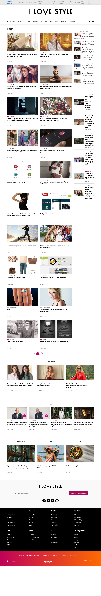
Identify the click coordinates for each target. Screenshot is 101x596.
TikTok (80, 555)
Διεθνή (76, 540)
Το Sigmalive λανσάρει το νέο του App (52, 214)
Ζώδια (57, 21)
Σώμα (89, 185)
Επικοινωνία (55, 555)
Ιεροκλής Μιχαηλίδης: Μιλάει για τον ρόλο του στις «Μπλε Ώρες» (83, 424)
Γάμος (51, 21)
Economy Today (40, 2)
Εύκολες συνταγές (73, 464)
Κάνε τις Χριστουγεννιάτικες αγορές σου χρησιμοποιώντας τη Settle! (53, 119)
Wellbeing (45, 84)
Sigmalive (21, 2)
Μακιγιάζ (31, 517)
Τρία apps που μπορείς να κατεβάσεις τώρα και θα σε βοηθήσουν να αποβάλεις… (22, 119)
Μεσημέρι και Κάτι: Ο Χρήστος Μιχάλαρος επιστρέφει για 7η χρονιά (17, 424)
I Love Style (53, 2)
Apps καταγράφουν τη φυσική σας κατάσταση (22, 246)
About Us (21, 555)
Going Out (9, 542)
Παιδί (44, 52)
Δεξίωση (53, 540)
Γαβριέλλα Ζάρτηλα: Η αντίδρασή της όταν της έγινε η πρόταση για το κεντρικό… (61, 424)
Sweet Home (13, 307)
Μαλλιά (71, 381)
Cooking (77, 2)
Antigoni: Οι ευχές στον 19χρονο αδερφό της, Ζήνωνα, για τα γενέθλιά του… (89, 159)
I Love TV (12, 420)
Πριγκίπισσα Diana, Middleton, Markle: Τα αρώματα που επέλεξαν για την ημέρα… (89, 193)
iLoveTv (51, 404)
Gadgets (12, 180)
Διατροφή (54, 517)
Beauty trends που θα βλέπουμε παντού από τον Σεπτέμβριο (49, 384)
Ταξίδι (8, 545)
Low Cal (31, 540)
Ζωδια (51, 442)
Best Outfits (91, 114)
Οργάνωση (54, 537)
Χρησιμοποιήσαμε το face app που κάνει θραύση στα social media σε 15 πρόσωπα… (22, 151)
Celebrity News (78, 517)
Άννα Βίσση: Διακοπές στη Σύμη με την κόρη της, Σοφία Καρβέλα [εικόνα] (89, 101)
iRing (8, 309)
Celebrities (35, 21)
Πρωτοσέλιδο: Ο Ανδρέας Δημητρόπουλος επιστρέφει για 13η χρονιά (38, 424)
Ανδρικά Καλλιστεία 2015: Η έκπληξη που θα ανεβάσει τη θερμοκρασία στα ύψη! (21, 214)
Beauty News (42, 381)
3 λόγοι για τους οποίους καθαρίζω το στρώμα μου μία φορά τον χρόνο (22, 55)
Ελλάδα (76, 537)
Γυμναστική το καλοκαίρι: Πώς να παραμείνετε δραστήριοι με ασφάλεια (89, 140)
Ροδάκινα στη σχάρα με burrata (76, 466)
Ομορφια (51, 361)
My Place (82, 2)
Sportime (33, 2)
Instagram (73, 555)
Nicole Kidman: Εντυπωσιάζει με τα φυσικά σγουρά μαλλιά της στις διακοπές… (77, 385)
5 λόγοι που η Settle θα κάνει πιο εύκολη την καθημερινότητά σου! (21, 87)
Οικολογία (77, 545)
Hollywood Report (79, 520)
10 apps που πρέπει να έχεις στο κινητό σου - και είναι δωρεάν (55, 246)
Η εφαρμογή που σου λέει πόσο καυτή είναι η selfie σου (55, 183)
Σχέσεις (45, 148)
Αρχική (9, 21)
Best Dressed (11, 522)
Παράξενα (76, 542)
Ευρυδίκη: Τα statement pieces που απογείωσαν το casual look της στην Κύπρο (89, 121)
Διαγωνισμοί (73, 21)
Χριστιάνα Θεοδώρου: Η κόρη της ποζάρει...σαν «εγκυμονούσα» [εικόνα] (88, 43)
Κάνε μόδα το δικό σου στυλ (16, 277)
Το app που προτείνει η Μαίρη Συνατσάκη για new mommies (54, 55)
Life (41, 21)
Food (46, 21)
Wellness (27, 21)
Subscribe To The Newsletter (78, 493)
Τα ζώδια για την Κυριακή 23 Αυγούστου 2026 (89, 176)
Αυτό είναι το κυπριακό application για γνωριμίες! (52, 151)
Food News (32, 534)
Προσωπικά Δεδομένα (32, 555)
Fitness (53, 520)
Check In (70, 2)
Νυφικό (53, 534)
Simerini (28, 2)
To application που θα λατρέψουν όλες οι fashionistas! (53, 310)
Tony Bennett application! (15, 341)
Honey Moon (54, 542)
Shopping (9, 517)
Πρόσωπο (32, 520)
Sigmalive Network (9, 2)
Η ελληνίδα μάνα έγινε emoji (16, 182)
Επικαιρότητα (79, 531)
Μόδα (14, 21)
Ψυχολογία (46, 180)
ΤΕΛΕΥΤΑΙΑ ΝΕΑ (84, 31)
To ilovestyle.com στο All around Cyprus (53, 277)
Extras (11, 243)
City (49, 2)
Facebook (65, 555)
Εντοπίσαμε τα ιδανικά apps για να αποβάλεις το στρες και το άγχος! (56, 87)
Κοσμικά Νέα (77, 522)
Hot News (12, 148)
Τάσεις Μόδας (11, 515)
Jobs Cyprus (89, 2)
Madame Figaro (61, 2)
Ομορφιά (20, 21)
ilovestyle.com (91, 560)
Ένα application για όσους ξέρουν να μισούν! (54, 341)
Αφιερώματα (64, 21)
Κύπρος (76, 534)
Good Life (12, 52)
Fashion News (13, 275)
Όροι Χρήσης (45, 555)
